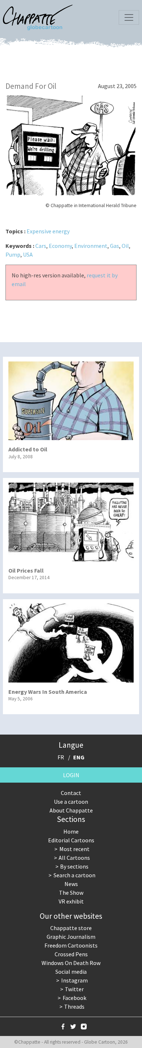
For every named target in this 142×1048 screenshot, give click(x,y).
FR (61, 757)
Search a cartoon (74, 875)
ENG (78, 757)
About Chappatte (71, 810)
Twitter (74, 989)
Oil (125, 245)
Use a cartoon (71, 801)
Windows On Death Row (71, 962)
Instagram (74, 980)
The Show (71, 892)
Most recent (74, 849)
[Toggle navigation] (129, 17)
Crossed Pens (71, 954)
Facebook (74, 997)
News (71, 883)
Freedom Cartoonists (71, 945)
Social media (71, 971)
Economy (60, 245)
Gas (114, 245)
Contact (71, 792)
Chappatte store (71, 928)
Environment (90, 245)
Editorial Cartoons (71, 840)
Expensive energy (48, 231)
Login (71, 775)
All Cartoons (74, 857)
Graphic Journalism (71, 936)
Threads (74, 1006)
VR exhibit (71, 901)
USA (28, 254)
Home (71, 831)
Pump (12, 254)
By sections (74, 866)
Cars (40, 245)
